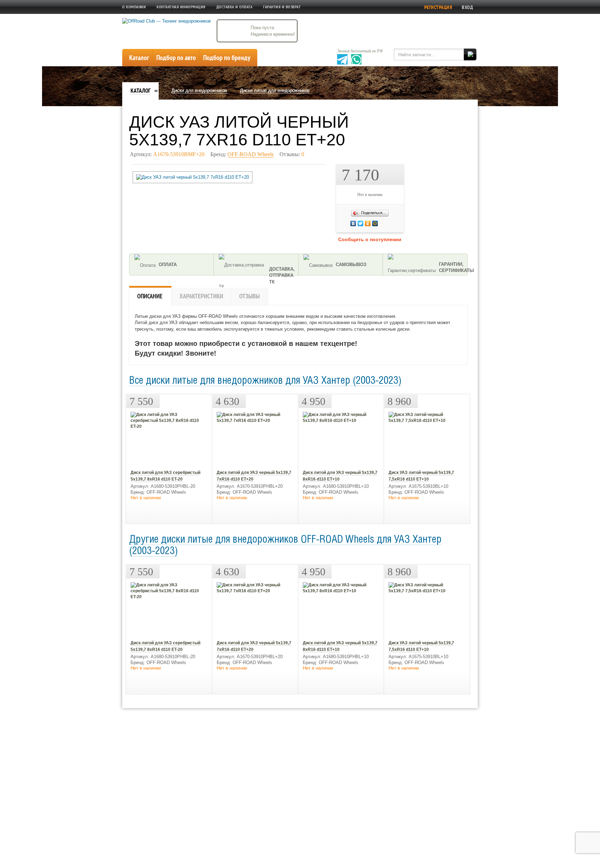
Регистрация (438, 7)
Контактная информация (181, 6)
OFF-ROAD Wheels (250, 154)
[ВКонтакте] (382, 223)
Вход (467, 7)
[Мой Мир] (387, 223)
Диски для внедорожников (199, 90)
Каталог (140, 90)
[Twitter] (384, 223)
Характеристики (201, 296)
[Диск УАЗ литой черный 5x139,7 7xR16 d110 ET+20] (192, 177)
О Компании (134, 6)
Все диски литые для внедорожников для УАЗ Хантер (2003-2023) (265, 381)
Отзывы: (292, 154)
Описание (149, 296)
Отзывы (249, 296)
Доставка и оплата (234, 6)
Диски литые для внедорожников (275, 90)
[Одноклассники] (385, 223)
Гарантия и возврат (282, 6)
